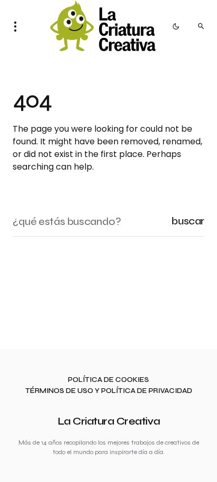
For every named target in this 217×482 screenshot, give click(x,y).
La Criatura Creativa (108, 421)
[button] (18, 26)
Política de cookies (108, 380)
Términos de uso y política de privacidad (108, 391)
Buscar (187, 221)
